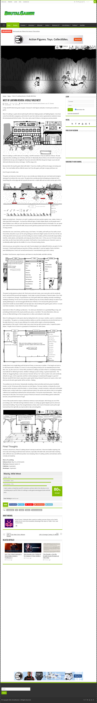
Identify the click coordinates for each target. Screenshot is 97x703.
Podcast (74, 25)
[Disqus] (32, 593)
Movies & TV (55, 25)
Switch (28, 510)
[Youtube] (80, 2)
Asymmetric (10, 510)
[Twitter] (78, 2)
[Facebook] (76, 2)
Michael (6, 103)
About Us (3, 1)
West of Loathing (37, 510)
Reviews (15, 25)
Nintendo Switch (28, 103)
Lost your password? (73, 113)
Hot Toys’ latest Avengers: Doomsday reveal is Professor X (13, 556)
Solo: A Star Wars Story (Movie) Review (16, 535)
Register (10, 1)
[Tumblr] (83, 2)
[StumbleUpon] (82, 2)
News (8, 25)
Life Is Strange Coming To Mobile (49, 534)
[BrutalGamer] (19, 12)
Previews (23, 25)
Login (15, 1)
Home (3, 25)
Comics (47, 25)
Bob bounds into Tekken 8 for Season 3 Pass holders (26, 31)
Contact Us (26, 1)
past (46, 103)
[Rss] (74, 2)
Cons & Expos (65, 25)
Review (21, 510)
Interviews (31, 25)
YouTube (82, 25)
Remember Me (80, 109)
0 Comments (8, 104)
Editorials (39, 25)
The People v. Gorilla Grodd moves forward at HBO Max (51, 556)
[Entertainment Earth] (48, 39)
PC (48, 103)
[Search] (95, 1)
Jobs (20, 1)
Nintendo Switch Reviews (39, 103)
